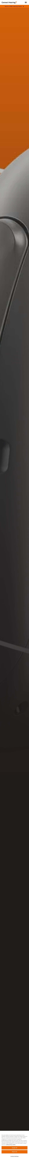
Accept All (14, 1147)
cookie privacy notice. (11, 1144)
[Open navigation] (25, 2)
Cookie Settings (15, 1156)
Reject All (14, 1151)
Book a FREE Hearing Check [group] (13, 6)
